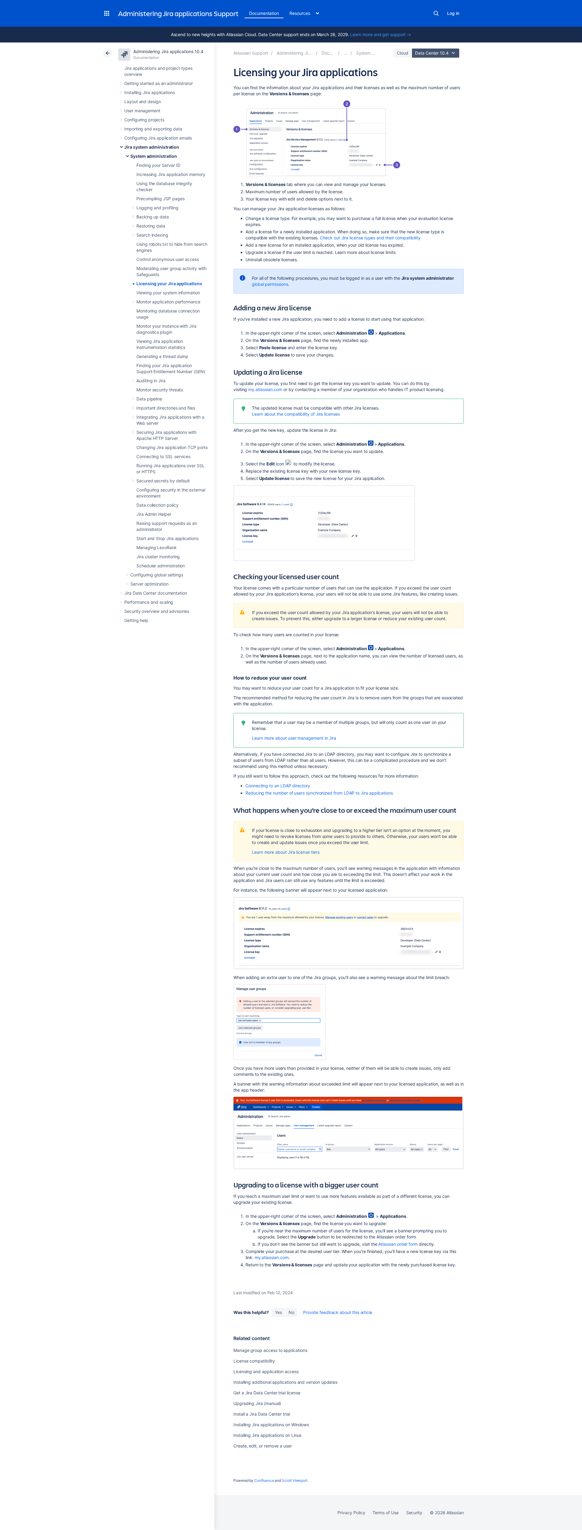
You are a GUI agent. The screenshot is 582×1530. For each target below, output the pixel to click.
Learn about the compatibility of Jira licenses (296, 414)
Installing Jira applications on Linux (267, 1435)
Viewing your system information (168, 292)
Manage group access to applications (270, 1350)
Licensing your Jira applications (169, 283)
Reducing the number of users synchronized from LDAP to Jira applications (319, 792)
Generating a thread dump (162, 356)
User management (142, 110)
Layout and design (142, 101)
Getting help (136, 620)
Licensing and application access (266, 1371)
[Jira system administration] (345, 53)
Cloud (402, 53)
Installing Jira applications (149, 92)
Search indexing (152, 235)
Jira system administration (151, 147)
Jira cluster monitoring (158, 556)
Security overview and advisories (156, 611)
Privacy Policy (351, 1512)
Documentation (264, 13)
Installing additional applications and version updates (285, 1382)
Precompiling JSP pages (160, 198)
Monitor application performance (168, 301)
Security (414, 1512)
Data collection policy (157, 505)
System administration (153, 156)
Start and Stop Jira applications (167, 538)
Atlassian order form (398, 1244)
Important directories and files (165, 407)
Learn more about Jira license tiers (285, 852)
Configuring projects (144, 119)
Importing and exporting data (153, 128)
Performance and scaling (148, 602)
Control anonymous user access (167, 259)
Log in (453, 13)
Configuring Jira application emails (158, 137)
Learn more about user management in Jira (294, 738)
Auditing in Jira (151, 380)
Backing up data (152, 216)
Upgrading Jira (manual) (257, 1403)
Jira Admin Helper (153, 514)
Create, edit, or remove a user (262, 1445)
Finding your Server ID (158, 165)
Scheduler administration (160, 565)
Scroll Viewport (294, 1480)
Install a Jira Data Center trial (261, 1414)
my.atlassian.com (265, 389)
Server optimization (149, 583)
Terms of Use (385, 1512)
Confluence (264, 1480)
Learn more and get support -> (380, 34)
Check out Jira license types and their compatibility (370, 237)
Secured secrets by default (163, 480)
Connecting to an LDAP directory (278, 785)
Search (436, 13)
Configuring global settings (156, 574)
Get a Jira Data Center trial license (266, 1392)
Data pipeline (149, 398)
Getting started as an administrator (158, 83)
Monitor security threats (159, 389)
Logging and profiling (157, 207)
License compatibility (254, 1360)
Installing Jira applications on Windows (271, 1424)
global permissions (270, 284)
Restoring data (150, 225)
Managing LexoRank (156, 547)
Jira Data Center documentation (155, 593)
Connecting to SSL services (163, 456)
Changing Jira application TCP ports (172, 447)
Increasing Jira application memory (170, 174)
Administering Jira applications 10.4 (168, 51)
